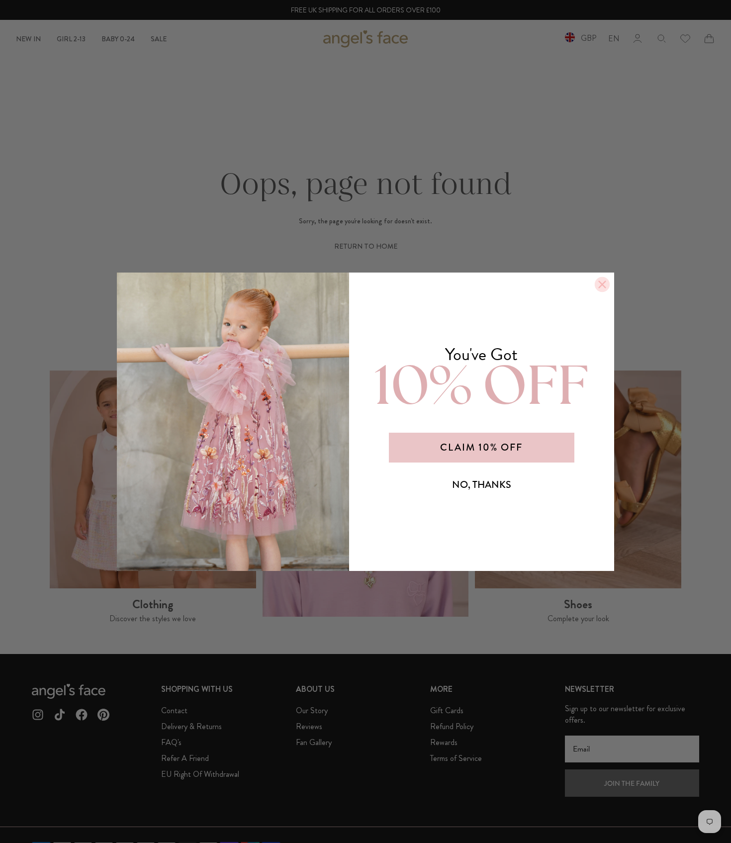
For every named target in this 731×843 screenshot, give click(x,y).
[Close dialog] (602, 284)
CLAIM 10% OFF (481, 447)
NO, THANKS (481, 484)
